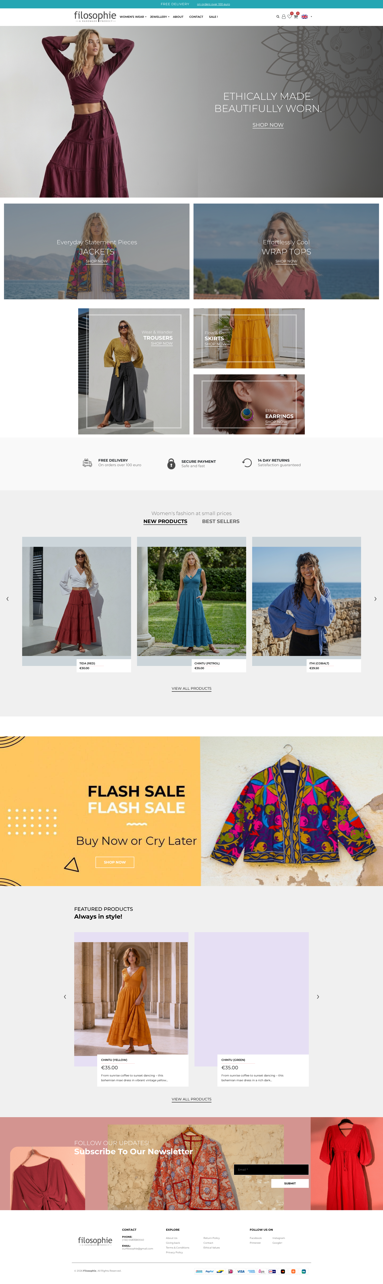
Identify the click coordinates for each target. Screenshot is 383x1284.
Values (211, 1247)
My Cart (296, 17)
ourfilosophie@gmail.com (137, 1248)
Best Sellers (221, 521)
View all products (191, 1099)
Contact (196, 17)
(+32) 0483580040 (133, 1239)
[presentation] (7, 598)
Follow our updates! (111, 1143)
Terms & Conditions (177, 1247)
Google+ (277, 1242)
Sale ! (213, 17)
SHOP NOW (97, 261)
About (178, 17)
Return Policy (211, 1238)
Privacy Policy (174, 1252)
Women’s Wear (132, 17)
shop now (115, 862)
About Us (171, 1238)
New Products (165, 521)
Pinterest (255, 1242)
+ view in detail (76, 601)
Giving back (173, 1242)
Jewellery (158, 17)
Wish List (290, 17)
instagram (278, 1238)
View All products (191, 688)
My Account (284, 19)
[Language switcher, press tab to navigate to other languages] (307, 17)
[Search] (278, 16)
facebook (256, 1238)
